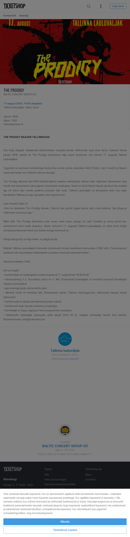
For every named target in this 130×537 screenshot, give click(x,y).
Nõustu (65, 521)
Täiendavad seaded (65, 530)
